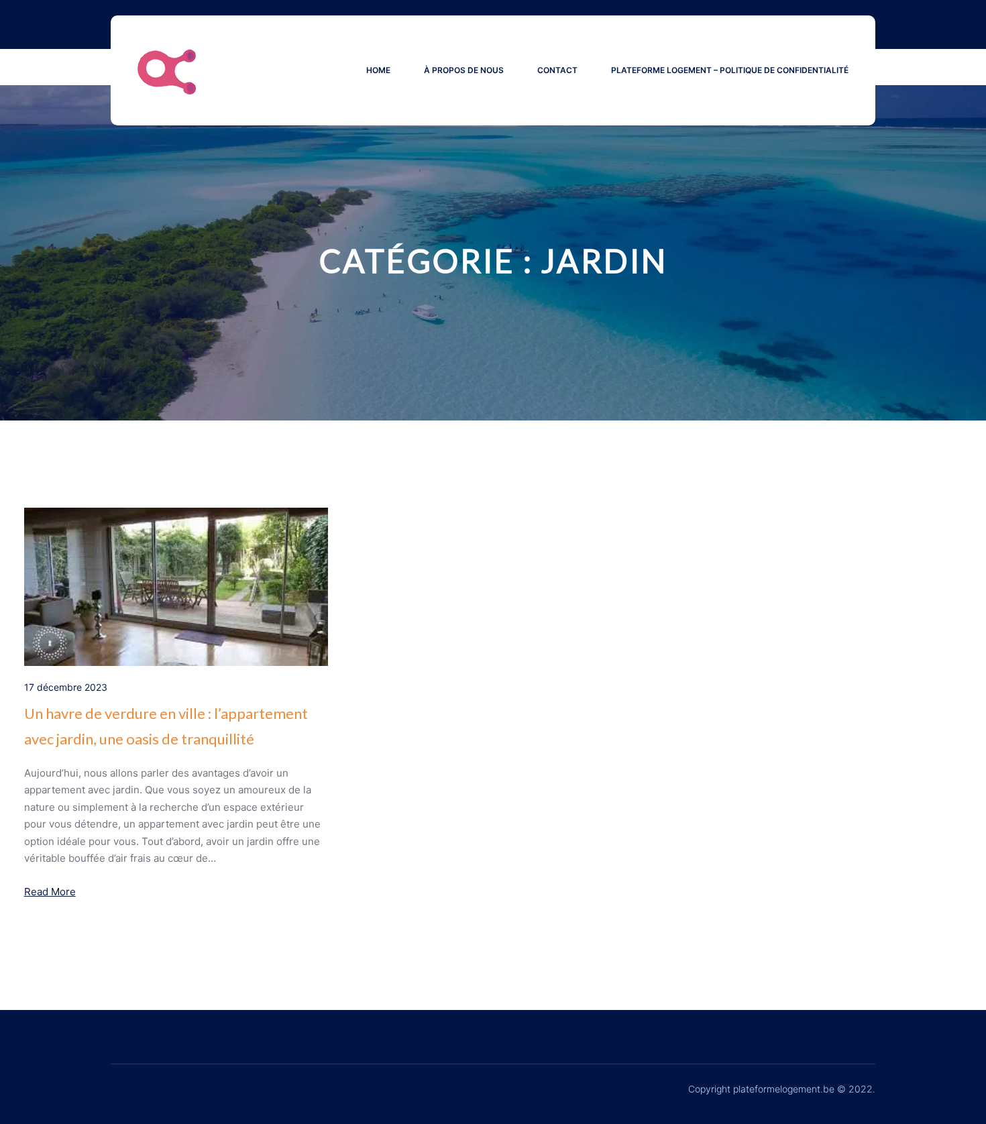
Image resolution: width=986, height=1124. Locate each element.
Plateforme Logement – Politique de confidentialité (729, 70)
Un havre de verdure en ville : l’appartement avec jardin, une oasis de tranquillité (166, 725)
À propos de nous (464, 70)
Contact (557, 70)
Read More (50, 891)
